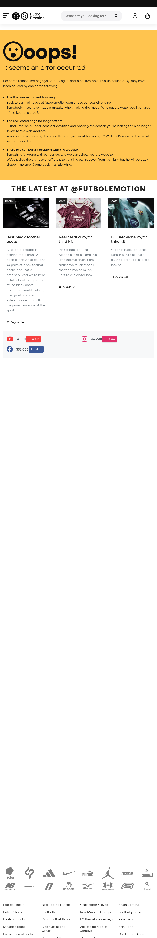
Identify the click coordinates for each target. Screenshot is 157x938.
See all (147, 889)
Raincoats (126, 919)
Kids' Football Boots (56, 919)
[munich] (147, 872)
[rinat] (49, 885)
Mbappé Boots (14, 926)
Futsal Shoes (12, 912)
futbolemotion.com (59, 102)
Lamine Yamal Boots (18, 934)
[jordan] (107, 872)
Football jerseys (130, 912)
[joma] (127, 872)
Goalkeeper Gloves (94, 904)
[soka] (9, 872)
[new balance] (9, 885)
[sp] (29, 872)
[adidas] (49, 872)
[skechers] (127, 885)
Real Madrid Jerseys (95, 912)
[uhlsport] (68, 885)
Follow (34, 339)
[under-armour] (107, 885)
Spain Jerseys (129, 904)
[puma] (88, 872)
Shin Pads (126, 926)
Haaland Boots (14, 919)
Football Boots (13, 904)
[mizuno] (88, 885)
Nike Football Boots (56, 904)
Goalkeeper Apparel (133, 934)
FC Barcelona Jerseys (96, 919)
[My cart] (147, 16)
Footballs (48, 912)
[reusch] (29, 885)
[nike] (68, 872)
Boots (9, 201)
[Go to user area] (135, 16)
